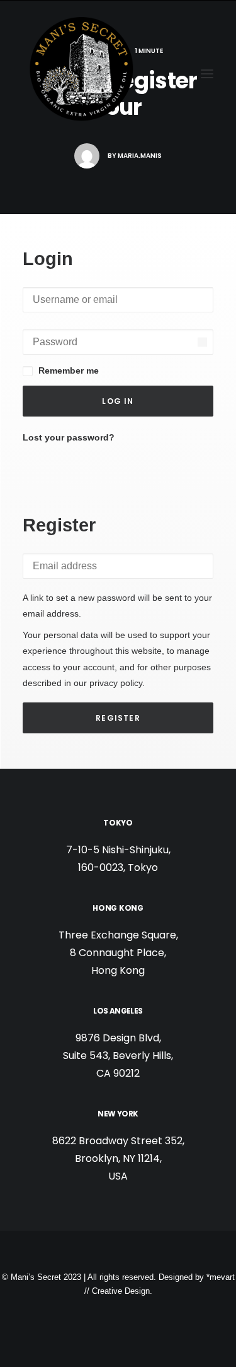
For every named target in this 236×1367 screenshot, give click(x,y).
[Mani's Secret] (80, 74)
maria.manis (140, 155)
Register (118, 718)
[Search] (170, 74)
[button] (207, 74)
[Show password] (202, 341)
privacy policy (115, 683)
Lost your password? (69, 437)
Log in (117, 401)
